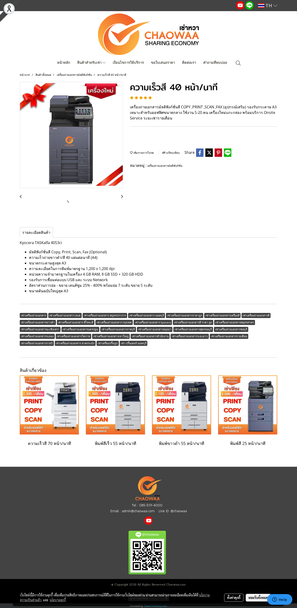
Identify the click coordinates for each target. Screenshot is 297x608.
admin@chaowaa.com (138, 511)
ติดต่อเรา (189, 63)
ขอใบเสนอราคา (163, 63)
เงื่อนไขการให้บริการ (128, 63)
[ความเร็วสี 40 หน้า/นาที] (71, 135)
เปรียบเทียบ (172, 153)
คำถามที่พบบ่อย (215, 63)
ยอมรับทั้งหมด (258, 597)
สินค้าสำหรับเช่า (90, 63)
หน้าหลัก (63, 63)
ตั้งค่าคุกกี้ (233, 597)
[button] (238, 63)
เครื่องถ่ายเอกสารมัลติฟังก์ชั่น (164, 166)
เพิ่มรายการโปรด (143, 153)
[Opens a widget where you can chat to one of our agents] (279, 600)
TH (268, 5)
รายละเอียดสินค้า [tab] (36, 232)
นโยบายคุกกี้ (58, 600)
